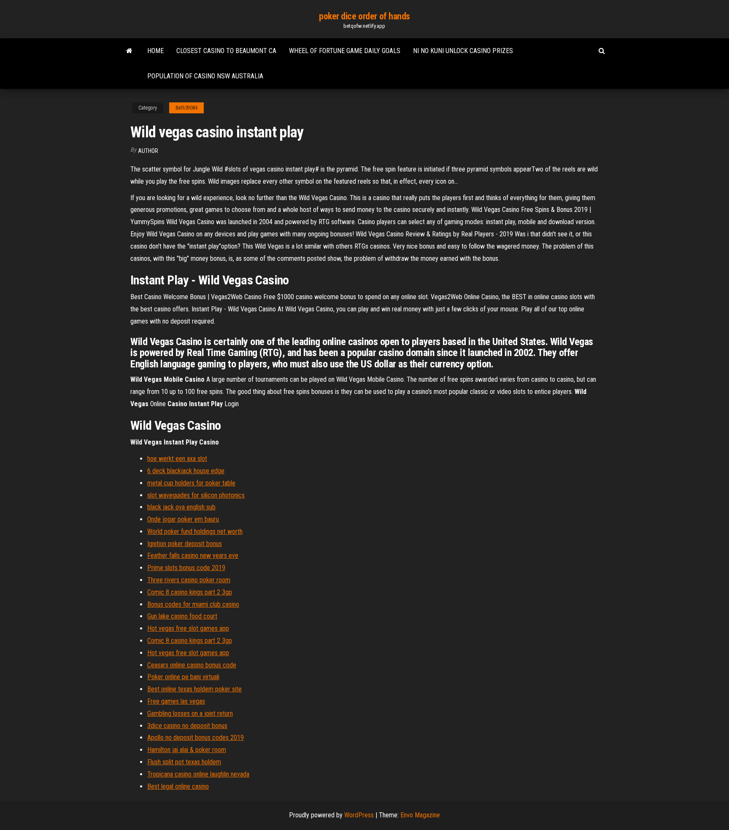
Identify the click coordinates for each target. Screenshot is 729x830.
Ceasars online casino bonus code (191, 665)
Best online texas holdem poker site (194, 689)
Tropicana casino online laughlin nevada (198, 774)
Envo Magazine (420, 815)
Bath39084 (186, 108)
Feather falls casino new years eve (192, 556)
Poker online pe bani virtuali (183, 677)
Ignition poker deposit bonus (184, 544)
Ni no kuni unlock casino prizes (463, 51)
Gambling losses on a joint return (190, 714)
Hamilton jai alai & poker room (186, 750)
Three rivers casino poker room (188, 580)
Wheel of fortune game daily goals (344, 51)
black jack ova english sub (181, 507)
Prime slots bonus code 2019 (186, 568)
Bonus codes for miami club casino (193, 604)
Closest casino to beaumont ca (226, 51)
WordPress (359, 815)
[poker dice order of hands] (129, 51)
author (148, 150)
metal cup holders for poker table (191, 483)
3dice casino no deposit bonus (187, 726)
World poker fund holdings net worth (195, 531)
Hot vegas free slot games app (188, 628)
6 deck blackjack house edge (185, 471)
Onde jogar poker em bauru (183, 519)
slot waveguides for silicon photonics (196, 495)
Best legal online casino (178, 786)
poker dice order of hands (364, 16)
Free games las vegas (176, 701)
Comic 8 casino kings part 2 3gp (189, 592)
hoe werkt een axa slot (177, 459)
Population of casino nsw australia (205, 76)
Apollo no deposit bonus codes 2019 (195, 738)
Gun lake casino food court (182, 616)
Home (155, 51)
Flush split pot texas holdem (184, 762)
